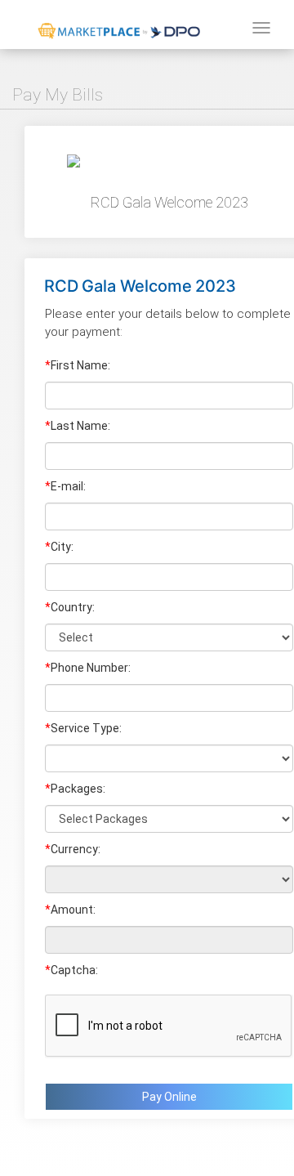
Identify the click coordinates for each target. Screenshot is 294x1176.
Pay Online (169, 1096)
